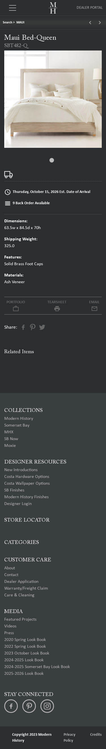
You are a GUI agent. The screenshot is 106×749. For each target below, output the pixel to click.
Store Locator (26, 520)
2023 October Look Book (26, 653)
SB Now (11, 439)
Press (9, 633)
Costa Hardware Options (26, 477)
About (9, 568)
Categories (21, 542)
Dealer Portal (90, 8)
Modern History (18, 418)
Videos (10, 626)
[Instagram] (47, 706)
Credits (96, 735)
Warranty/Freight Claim (26, 588)
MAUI (20, 22)
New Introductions (21, 470)
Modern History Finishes (26, 497)
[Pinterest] (29, 706)
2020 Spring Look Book (25, 640)
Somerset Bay (16, 425)
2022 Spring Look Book (25, 646)
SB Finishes (14, 490)
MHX (8, 432)
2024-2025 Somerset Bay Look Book (37, 667)
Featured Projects (20, 619)
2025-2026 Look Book (24, 673)
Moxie (10, 445)
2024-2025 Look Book (24, 660)
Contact (11, 575)
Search (7, 22)
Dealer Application (21, 581)
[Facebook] (11, 706)
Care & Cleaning (19, 595)
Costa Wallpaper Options (27, 483)
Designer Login (18, 504)
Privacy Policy (69, 738)
